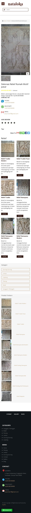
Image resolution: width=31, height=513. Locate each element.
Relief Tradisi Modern (20, 303)
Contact (5, 457)
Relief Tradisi (20, 324)
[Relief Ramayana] (23, 187)
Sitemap (9, 414)
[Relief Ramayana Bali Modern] (7, 226)
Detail (4, 177)
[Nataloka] (15, 4)
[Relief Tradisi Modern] (7, 149)
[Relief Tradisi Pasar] (23, 149)
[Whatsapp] (2, 106)
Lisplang (5, 277)
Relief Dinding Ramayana (20, 365)
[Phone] (2, 100)
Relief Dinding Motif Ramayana (20, 386)
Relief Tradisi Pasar (20, 314)
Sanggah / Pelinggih (8, 289)
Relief (9, 21)
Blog (22, 414)
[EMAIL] (2, 112)
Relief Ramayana (20, 334)
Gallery (16, 414)
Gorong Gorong (7, 269)
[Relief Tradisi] (7, 187)
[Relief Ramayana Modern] (23, 226)
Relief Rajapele (20, 396)
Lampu (5, 273)
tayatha (4, 504)
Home (4, 21)
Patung (5, 281)
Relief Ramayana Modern (20, 355)
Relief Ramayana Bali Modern (20, 344)
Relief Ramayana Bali (20, 375)
